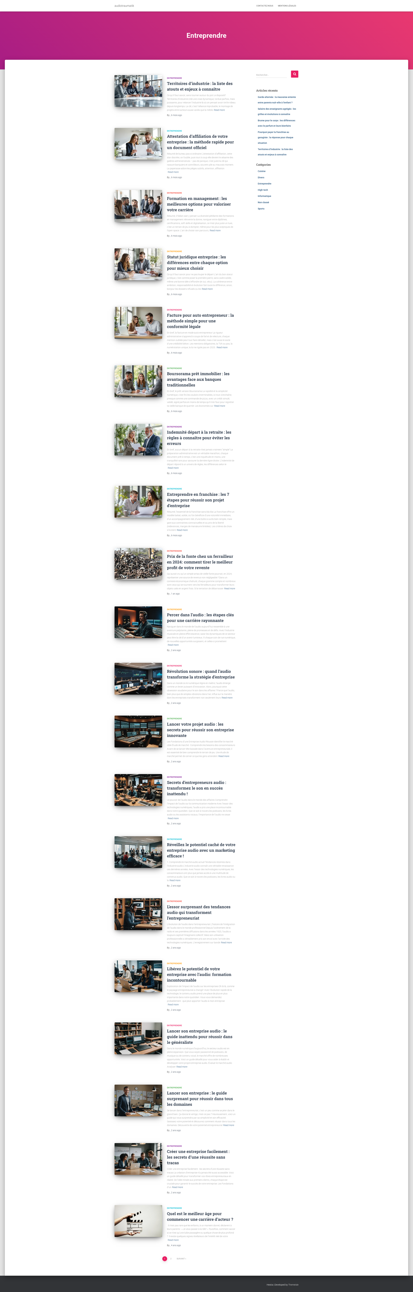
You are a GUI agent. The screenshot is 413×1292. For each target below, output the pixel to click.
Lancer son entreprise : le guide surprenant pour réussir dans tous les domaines (200, 1098)
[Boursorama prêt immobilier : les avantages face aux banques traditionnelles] (138, 381)
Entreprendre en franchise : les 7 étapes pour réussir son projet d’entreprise (198, 500)
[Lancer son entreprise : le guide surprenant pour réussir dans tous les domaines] (138, 1100)
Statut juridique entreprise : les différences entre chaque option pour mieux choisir (197, 262)
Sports (261, 208)
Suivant (181, 1259)
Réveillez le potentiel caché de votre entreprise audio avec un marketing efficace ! (201, 850)
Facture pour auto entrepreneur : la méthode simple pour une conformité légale (200, 321)
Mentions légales (287, 6)
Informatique (264, 196)
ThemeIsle (293, 1284)
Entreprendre (174, 78)
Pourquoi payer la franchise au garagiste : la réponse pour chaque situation (275, 137)
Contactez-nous (264, 6)
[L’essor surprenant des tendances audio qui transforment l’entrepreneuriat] (138, 914)
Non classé (263, 202)
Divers (261, 177)
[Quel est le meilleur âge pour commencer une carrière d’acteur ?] (138, 1221)
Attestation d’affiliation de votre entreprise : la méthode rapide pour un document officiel (200, 142)
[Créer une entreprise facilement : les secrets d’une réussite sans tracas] (138, 1159)
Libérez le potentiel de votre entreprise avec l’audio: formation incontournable (199, 974)
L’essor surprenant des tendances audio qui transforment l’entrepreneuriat (199, 912)
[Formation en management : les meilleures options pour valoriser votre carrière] (138, 206)
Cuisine (262, 171)
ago (176, 115)
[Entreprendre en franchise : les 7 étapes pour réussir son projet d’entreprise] (138, 502)
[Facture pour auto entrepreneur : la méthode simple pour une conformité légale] (138, 323)
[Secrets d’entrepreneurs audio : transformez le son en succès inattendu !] (138, 790)
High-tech (263, 190)
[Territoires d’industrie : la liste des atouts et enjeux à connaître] (138, 91)
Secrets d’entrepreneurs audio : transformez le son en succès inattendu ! (196, 788)
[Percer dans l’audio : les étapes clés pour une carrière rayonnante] (138, 622)
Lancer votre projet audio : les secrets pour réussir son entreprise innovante (200, 729)
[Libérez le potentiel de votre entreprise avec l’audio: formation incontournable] (138, 976)
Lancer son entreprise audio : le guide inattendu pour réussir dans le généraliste (199, 1036)
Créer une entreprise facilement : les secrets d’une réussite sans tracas (198, 1157)
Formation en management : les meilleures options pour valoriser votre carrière (199, 204)
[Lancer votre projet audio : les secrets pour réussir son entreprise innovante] (138, 731)
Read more (219, 110)
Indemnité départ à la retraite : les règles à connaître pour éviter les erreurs (199, 437)
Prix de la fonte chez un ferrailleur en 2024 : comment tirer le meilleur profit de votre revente (200, 562)
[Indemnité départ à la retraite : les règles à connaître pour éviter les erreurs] (138, 440)
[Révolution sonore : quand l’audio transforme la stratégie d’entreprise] (138, 679)
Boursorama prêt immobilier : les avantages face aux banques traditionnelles (198, 379)
